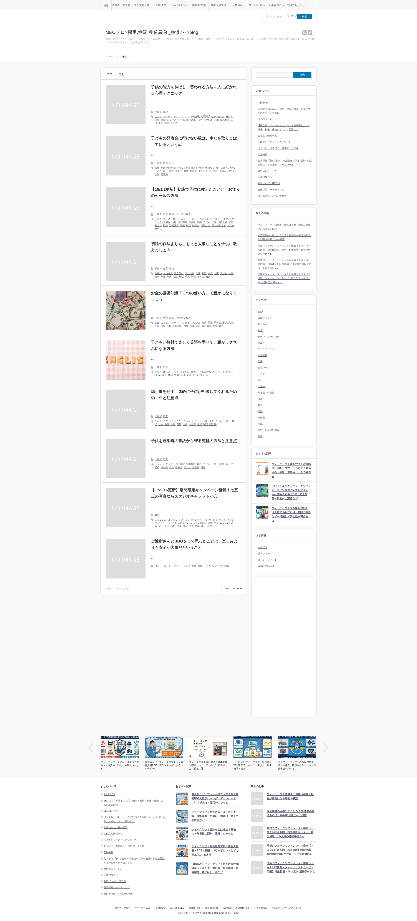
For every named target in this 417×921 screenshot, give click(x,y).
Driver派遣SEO (179, 5)
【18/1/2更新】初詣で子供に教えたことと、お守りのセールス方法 (195, 192)
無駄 (181, 276)
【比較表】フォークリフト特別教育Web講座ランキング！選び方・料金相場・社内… (208, 765)
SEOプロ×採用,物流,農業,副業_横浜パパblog (152, 32)
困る (210, 273)
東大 (160, 123)
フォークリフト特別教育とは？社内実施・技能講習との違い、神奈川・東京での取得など (215, 815)
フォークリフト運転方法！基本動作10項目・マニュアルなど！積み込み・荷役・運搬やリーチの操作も (291, 470)
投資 (163, 325)
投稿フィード (265, 553)
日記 (165, 111)
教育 (165, 163)
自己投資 (200, 325)
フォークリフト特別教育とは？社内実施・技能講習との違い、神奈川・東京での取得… (297, 765)
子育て (158, 111)
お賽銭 (158, 273)
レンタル (193, 522)
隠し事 (213, 424)
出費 (204, 322)
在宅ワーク (264, 367)
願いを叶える (219, 225)
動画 (193, 371)
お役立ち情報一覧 (267, 135)
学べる (221, 371)
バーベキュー (174, 566)
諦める (223, 171)
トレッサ (171, 522)
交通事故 (191, 464)
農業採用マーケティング (271, 189)
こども (158, 116)
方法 (175, 276)
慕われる (225, 119)
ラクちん (185, 371)
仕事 (213, 116)
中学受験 (262, 355)
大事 (231, 167)
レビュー (182, 522)
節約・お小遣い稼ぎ (180, 214)
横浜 (185, 526)
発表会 (193, 171)
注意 (164, 375)
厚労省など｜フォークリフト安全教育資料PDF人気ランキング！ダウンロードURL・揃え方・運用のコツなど (215, 798)
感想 (172, 526)
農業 (260, 436)
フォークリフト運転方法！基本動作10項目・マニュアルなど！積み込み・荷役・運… (164, 765)
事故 (182, 464)
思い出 (164, 467)
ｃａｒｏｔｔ (220, 526)
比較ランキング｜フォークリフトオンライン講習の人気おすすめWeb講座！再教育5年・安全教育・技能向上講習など (291, 492)
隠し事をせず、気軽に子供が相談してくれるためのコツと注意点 (194, 394)
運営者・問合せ (121, 5)
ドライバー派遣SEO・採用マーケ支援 (278, 148)
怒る (157, 467)
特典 (197, 526)
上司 (205, 421)
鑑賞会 (164, 174)
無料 (170, 375)
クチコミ (221, 519)
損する (178, 171)
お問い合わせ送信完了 (115, 827)
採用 (260, 399)
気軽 (179, 424)
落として (203, 171)
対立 (160, 424)
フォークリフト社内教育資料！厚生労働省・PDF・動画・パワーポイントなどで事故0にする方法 (215, 850)
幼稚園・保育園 (266, 392)
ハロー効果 (193, 116)
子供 (182, 119)
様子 (165, 225)
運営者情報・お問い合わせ (272, 195)
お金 (157, 167)
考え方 (200, 276)
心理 (199, 119)
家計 (260, 380)
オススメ (168, 371)
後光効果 (191, 119)
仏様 (174, 222)
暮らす (178, 467)
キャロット (209, 519)
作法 (198, 273)
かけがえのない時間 (171, 167)
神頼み (195, 225)
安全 (214, 566)
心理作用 (208, 119)
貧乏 (221, 325)
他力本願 (182, 222)
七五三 (203, 522)
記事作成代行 (276, 5)
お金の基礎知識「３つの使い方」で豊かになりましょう (194, 296)
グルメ (261, 342)
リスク (186, 566)
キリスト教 (169, 219)
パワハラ (197, 421)
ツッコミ (215, 219)
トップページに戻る (118, 588)
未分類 (261, 417)
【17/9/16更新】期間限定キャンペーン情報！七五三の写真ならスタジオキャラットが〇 (194, 493)
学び (207, 371)
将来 (157, 276)
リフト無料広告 (140, 5)
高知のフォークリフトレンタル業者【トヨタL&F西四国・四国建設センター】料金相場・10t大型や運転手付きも (284, 249)
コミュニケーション (180, 421)
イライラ (159, 464)
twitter (310, 32)
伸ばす (229, 116)
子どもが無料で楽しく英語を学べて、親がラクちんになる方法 (194, 345)
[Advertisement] (284, 648)
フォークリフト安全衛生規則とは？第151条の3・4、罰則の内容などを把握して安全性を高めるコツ (291, 514)
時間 (186, 171)
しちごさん (161, 519)
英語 (188, 375)
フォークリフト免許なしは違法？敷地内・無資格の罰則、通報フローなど (214, 831)
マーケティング (266, 349)
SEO (260, 311)
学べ (214, 371)
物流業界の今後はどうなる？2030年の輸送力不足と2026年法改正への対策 (290, 813)
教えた (158, 225)
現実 (187, 276)
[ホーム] (106, 5)
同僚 (211, 421)
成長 (171, 171)
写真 (216, 522)
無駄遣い (177, 325)
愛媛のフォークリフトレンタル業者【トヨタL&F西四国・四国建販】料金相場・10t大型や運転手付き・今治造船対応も (284, 264)
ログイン (262, 547)
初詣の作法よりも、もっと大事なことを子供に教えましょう (194, 247)
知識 (176, 375)
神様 (188, 225)
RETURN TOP (234, 588)
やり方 (158, 371)
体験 (210, 522)
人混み (166, 222)
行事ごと (205, 225)
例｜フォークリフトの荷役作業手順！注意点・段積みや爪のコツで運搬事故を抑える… (252, 765)
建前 (230, 222)
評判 (209, 526)
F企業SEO (160, 5)
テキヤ (224, 219)
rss (304, 32)
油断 (226, 566)
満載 (182, 225)
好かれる (165, 119)
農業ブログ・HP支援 (269, 183)
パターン (174, 322)
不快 (176, 464)
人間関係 (205, 116)
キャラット (196, 519)
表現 (209, 325)
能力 (166, 123)
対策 (228, 371)
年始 (163, 276)
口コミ (223, 522)
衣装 (203, 526)
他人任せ (179, 273)
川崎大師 (222, 222)
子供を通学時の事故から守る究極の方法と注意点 (194, 441)
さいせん (168, 273)
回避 (210, 322)
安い (160, 526)
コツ (165, 421)
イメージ (168, 116)
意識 (230, 322)
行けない (214, 171)
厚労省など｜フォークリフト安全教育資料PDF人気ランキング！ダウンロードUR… (120, 765)
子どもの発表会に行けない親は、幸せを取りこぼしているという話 (194, 141)
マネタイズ (186, 322)
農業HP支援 (199, 5)
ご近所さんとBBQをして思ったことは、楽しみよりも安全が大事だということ (194, 544)
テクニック (180, 116)
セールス (181, 219)
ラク (176, 371)
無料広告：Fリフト (268, 171)
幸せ (165, 171)
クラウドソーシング (268, 336)
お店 (260, 330)
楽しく (187, 467)
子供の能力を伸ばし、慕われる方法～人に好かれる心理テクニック (194, 90)
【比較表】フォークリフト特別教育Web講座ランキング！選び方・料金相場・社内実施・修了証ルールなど (215, 867)
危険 (200, 566)
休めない (210, 167)
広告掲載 (237, 5)
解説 (215, 325)
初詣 (199, 222)
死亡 (220, 566)
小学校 (261, 386)
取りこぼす (222, 167)
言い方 (174, 123)
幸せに (229, 464)
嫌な (199, 464)
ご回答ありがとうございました (296, 7)
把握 (157, 325)
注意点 (192, 424)
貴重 (203, 467)
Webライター (265, 317)
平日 (166, 526)
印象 (157, 119)
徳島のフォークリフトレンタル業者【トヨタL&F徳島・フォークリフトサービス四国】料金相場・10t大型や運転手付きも (284, 278)
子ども (175, 119)
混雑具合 (174, 225)
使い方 (196, 322)
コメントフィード (267, 560)
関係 (205, 424)
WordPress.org (266, 566)
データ (161, 522)
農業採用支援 (218, 5)
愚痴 (166, 424)
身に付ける (202, 375)
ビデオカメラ (191, 167)
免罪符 (192, 222)
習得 (182, 375)
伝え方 (221, 116)
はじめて (172, 519)
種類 (186, 325)
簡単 (192, 325)
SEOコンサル (257, 5)
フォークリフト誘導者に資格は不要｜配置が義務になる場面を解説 (290, 796)
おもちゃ (262, 324)
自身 (208, 276)
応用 (216, 119)
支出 (169, 325)
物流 (260, 423)
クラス (169, 464)
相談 (199, 424)
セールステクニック (198, 219)
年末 (169, 276)
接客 (179, 526)
